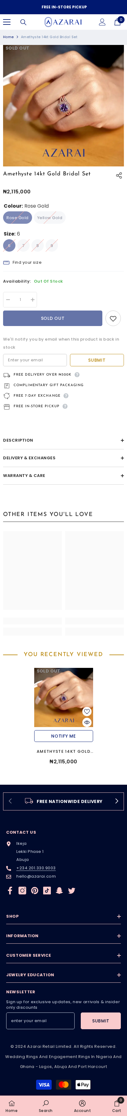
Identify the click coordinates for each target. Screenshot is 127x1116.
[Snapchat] (59, 890)
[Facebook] (10, 890)
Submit (96, 360)
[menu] (6, 22)
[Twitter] (72, 890)
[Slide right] (116, 801)
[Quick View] (87, 722)
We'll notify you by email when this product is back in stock (61, 343)
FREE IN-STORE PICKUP (64, 7)
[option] (63, 7)
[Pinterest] (35, 890)
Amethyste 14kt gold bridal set (63, 751)
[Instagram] (22, 890)
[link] (32, 621)
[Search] (23, 22)
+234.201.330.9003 (36, 868)
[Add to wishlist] (113, 318)
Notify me (63, 736)
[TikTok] (47, 890)
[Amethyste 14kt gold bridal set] (63, 697)
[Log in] (102, 22)
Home (8, 36)
